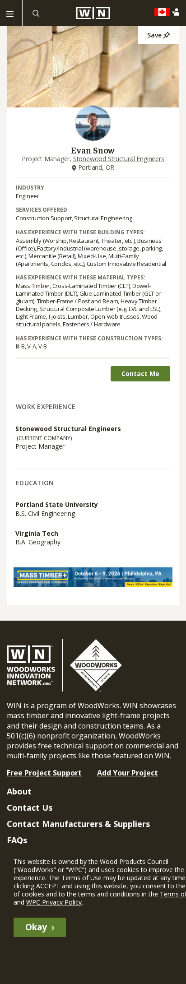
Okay (36, 927)
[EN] (164, 12)
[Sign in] (177, 12)
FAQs (17, 840)
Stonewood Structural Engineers (118, 158)
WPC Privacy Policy (54, 902)
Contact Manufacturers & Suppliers (78, 823)
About (19, 791)
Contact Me (140, 373)
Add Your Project (127, 773)
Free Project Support (44, 773)
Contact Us (29, 807)
